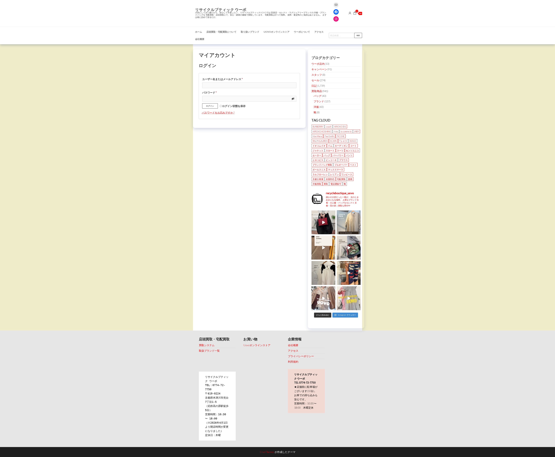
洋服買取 (316, 184)
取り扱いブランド (250, 31)
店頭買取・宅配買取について (221, 31)
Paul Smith (329, 136)
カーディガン (341, 145)
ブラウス (343, 160)
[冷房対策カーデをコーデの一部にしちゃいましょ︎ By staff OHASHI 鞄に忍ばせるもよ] (323, 248)
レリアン (334, 174)
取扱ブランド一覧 (209, 350)
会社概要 (199, 39)
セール (315, 80)
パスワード (210, 93)
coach (328, 126)
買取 (326, 184)
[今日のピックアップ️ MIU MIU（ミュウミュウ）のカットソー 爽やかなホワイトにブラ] (323, 273)
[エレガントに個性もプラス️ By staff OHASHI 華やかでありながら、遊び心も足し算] (323, 222)
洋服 (316, 106)
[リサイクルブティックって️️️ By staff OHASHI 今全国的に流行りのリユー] (323, 298)
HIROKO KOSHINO (321, 131)
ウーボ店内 (317, 63)
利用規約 (293, 361)
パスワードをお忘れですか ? (218, 112)
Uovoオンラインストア (276, 31)
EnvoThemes (267, 452)
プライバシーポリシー (301, 356)
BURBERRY (317, 126)
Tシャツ (343, 141)
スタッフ (316, 74)
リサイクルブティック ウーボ (220, 9)
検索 (358, 35)
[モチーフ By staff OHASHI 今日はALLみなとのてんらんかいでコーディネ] (349, 248)
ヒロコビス (317, 160)
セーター (316, 155)
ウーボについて (302, 31)
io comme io (346, 131)
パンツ (349, 155)
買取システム (206, 345)
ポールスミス (318, 169)
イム (330, 145)
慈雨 (350, 179)
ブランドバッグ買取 (322, 164)
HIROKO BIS (340, 126)
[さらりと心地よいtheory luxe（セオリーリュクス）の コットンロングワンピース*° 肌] (349, 222)
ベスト (353, 164)
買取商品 (316, 91)
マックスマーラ (335, 169)
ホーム (198, 31)
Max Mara (317, 136)
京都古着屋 (317, 179)
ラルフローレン (320, 174)
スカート (330, 150)
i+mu (336, 131)
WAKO (352, 141)
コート (353, 145)
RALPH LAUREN (320, 141)
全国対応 (330, 179)
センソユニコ (352, 150)
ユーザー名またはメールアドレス (223, 79)
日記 (314, 85)
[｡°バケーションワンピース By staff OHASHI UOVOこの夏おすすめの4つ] (349, 298)
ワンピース (346, 174)
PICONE (341, 136)
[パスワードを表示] (293, 98)
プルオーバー (340, 164)
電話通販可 (335, 184)
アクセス (319, 31)
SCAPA (333, 141)
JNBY (356, 131)
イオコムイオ (318, 145)
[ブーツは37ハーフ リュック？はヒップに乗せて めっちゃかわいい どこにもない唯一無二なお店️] (349, 273)
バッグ (317, 95)
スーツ (340, 150)
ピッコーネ (331, 160)
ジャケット (317, 150)
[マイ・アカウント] (350, 13)
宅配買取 (341, 179)
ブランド (319, 101)
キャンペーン (319, 69)
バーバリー (338, 155)
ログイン (210, 106)
